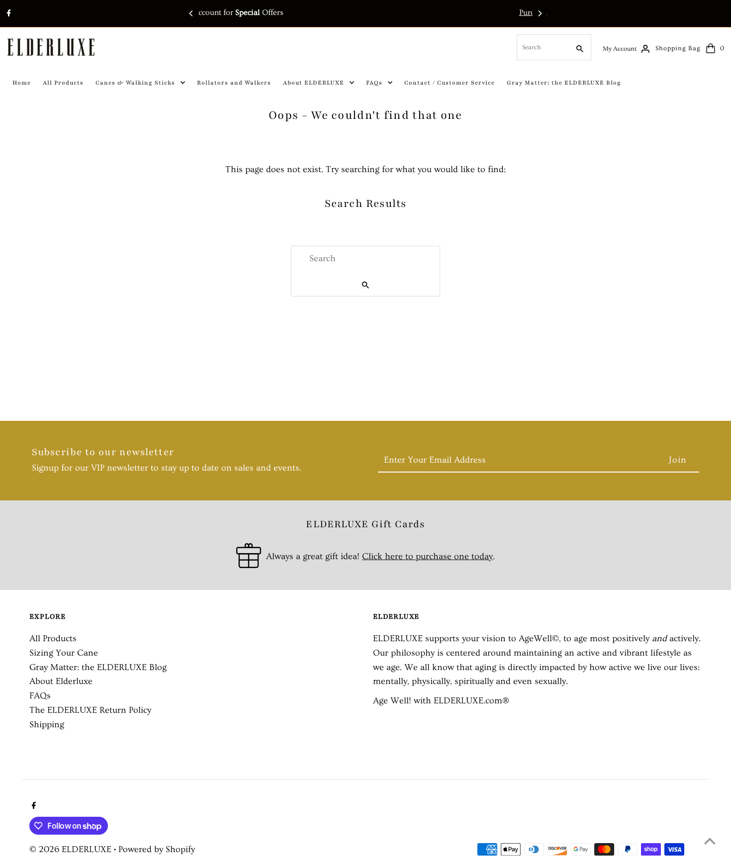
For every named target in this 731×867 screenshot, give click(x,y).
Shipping (46, 724)
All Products (53, 638)
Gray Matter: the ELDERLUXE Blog (98, 667)
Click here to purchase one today (427, 556)
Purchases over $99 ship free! (382, 12)
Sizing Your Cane (63, 653)
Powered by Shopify (156, 849)
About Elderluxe (60, 681)
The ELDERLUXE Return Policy (90, 710)
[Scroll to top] (710, 841)
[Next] (539, 13)
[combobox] (542, 47)
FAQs (40, 695)
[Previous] (191, 13)
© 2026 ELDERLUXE (71, 849)
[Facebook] (7, 14)
